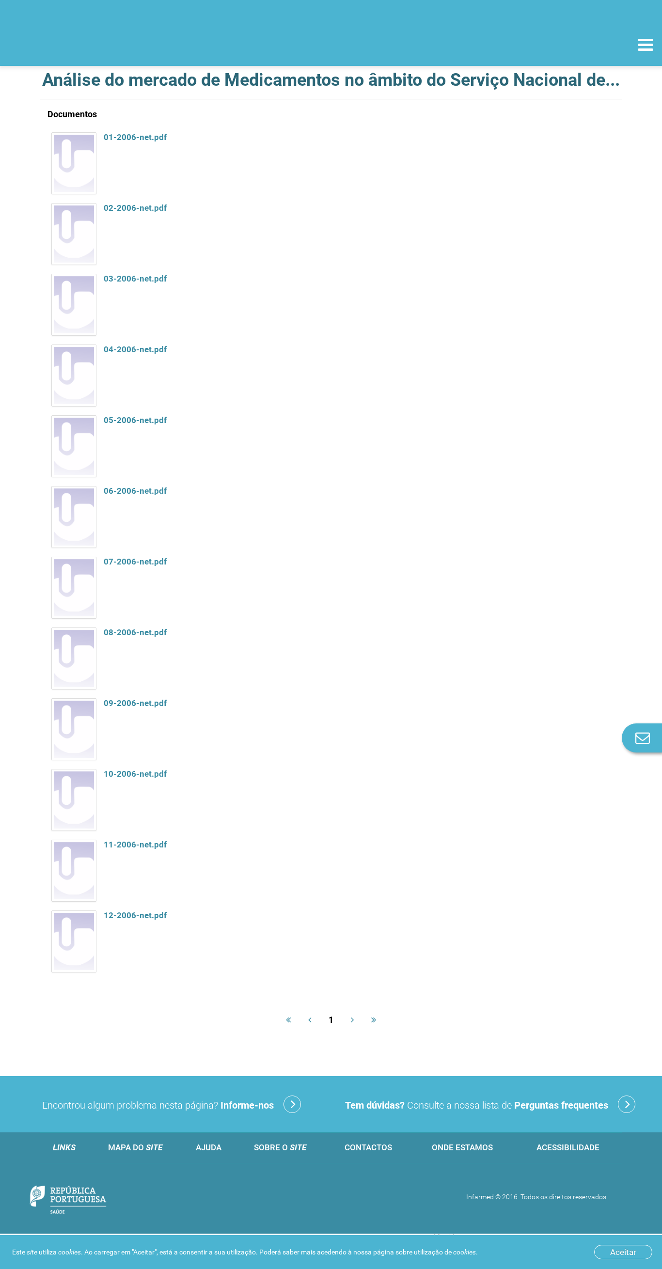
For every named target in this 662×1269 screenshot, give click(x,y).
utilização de (445, 1252)
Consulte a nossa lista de (476, 1105)
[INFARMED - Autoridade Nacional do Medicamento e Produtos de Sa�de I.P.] (74, 44)
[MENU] (645, 46)
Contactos (368, 1147)
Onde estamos (462, 1147)
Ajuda (208, 1147)
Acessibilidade (567, 1147)
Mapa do (135, 1147)
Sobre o (280, 1147)
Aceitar (623, 1252)
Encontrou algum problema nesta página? (158, 1105)
